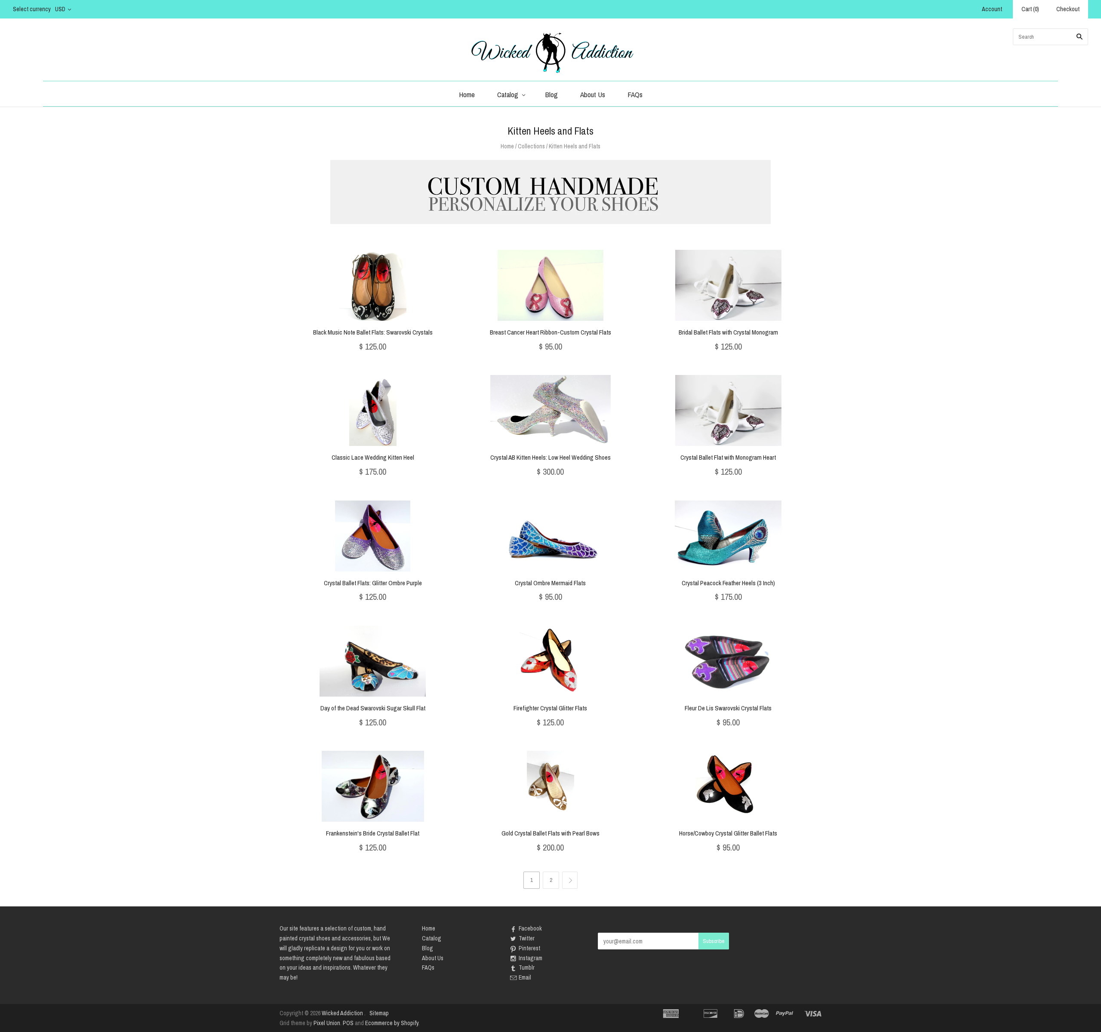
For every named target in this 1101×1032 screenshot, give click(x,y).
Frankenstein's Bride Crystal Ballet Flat (372, 833)
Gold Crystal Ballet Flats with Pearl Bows (550, 833)
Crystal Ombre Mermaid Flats (550, 582)
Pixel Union (327, 1023)
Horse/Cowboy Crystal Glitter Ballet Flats (728, 833)
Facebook (530, 928)
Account (992, 9)
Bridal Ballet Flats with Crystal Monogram (728, 332)
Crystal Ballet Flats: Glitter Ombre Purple (373, 582)
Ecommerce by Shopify (391, 1023)
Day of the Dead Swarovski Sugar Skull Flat (372, 708)
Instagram (530, 958)
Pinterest (529, 948)
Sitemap (379, 1013)
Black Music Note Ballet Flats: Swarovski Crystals (373, 332)
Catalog (507, 94)
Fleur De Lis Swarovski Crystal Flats (728, 708)
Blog (551, 94)
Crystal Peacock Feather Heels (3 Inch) (728, 582)
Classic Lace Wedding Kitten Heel (373, 457)
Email (525, 977)
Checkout (1067, 9)
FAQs (635, 94)
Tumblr (527, 967)
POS (348, 1023)
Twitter (527, 938)
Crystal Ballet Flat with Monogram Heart (728, 457)
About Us (592, 94)
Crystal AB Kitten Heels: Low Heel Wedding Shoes (550, 457)
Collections (531, 146)
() (1030, 9)
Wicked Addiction (342, 1013)
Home (467, 94)
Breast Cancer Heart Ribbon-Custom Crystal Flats (550, 332)
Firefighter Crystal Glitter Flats (550, 708)
